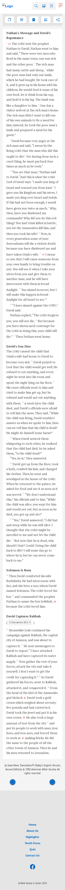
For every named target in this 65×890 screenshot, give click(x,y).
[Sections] (46, 19)
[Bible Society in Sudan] (32, 804)
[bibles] (9, 19)
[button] (36, 6)
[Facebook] (32, 867)
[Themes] (33, 19)
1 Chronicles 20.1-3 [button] (19, 622)
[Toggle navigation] (60, 5)
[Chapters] (21, 19)
